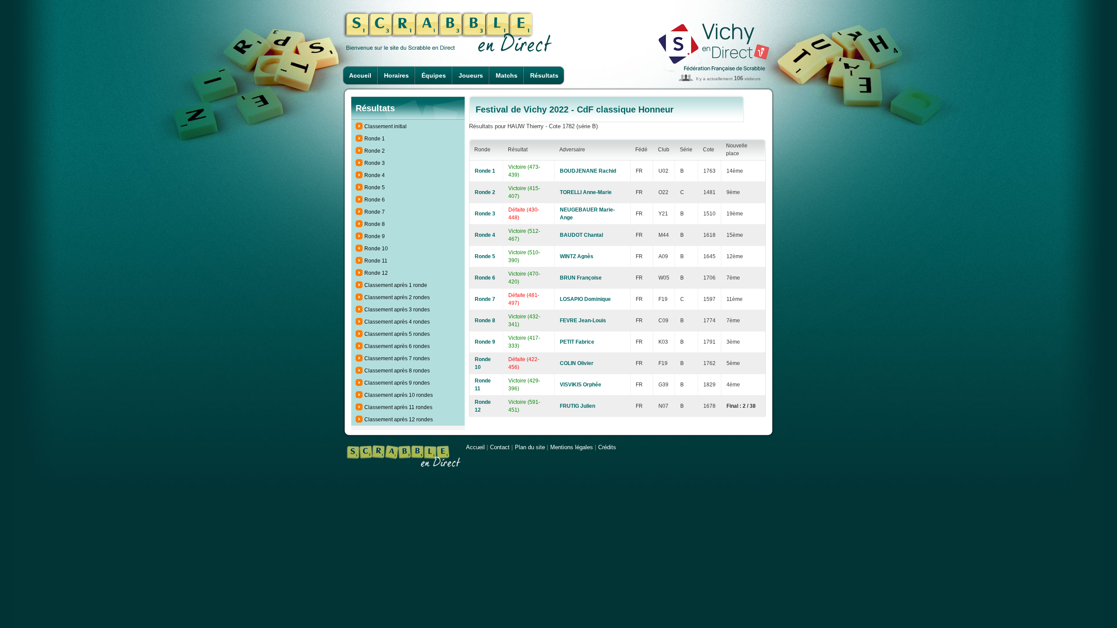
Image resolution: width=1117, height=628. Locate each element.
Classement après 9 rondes (397, 383)
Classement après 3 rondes (397, 310)
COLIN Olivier (576, 363)
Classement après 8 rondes (397, 371)
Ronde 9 (374, 236)
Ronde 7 (374, 212)
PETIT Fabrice (577, 342)
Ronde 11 (375, 261)
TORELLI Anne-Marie (586, 192)
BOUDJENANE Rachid (588, 171)
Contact (500, 447)
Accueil (360, 75)
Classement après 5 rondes (397, 334)
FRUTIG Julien (577, 406)
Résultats (544, 75)
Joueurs (471, 75)
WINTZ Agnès (576, 256)
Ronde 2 (374, 151)
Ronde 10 (376, 249)
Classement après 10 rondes (398, 395)
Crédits (607, 447)
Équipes (433, 75)
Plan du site (530, 447)
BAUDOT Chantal (581, 235)
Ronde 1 (374, 139)
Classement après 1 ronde (395, 285)
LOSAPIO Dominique (585, 299)
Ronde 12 (376, 273)
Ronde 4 (374, 175)
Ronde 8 (374, 224)
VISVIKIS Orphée (580, 385)
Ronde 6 (374, 200)
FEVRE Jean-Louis (583, 320)
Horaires (396, 75)
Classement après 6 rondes (397, 346)
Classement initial (385, 126)
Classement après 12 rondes (398, 419)
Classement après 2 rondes (397, 297)
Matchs (506, 75)
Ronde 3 (374, 163)
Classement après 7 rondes (397, 358)
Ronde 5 (374, 187)
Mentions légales (571, 447)
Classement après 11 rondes (398, 407)
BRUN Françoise (581, 278)
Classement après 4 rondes (397, 322)
